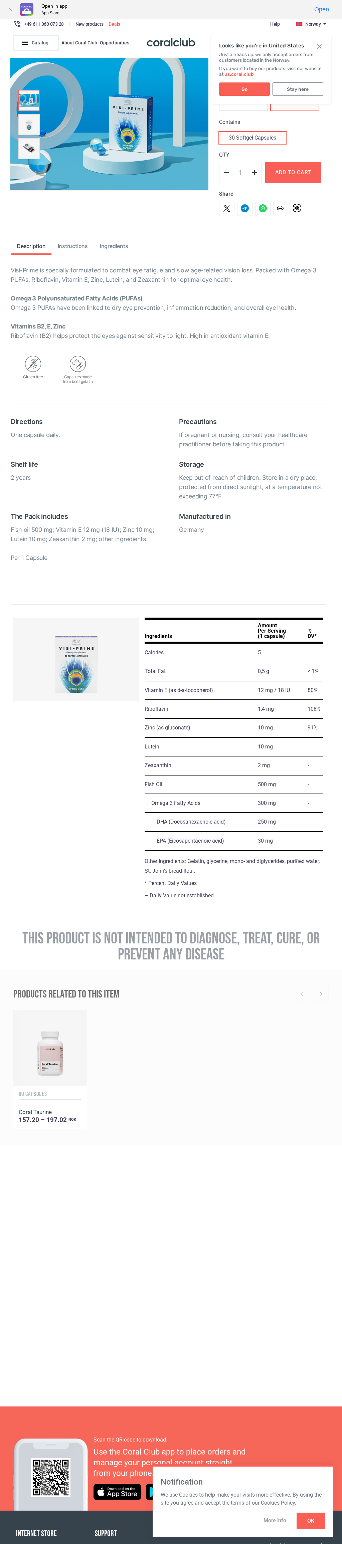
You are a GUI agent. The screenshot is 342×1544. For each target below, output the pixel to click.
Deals (114, 24)
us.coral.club (239, 74)
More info (275, 1520)
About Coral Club (79, 42)
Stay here (298, 89)
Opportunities (114, 42)
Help (275, 24)
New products (89, 24)
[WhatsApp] (263, 208)
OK (310, 1521)
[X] (227, 208)
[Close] (10, 9)
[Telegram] (245, 208)
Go (244, 89)
